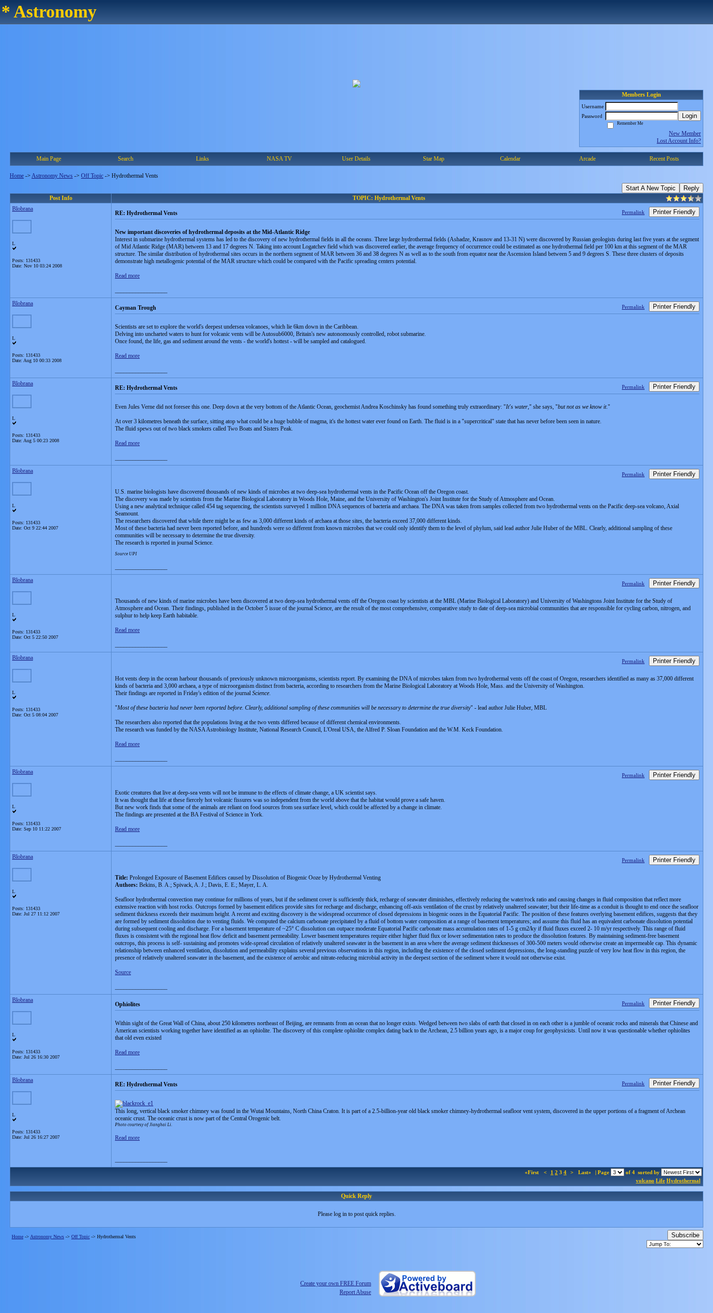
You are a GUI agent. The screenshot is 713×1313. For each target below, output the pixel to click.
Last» (585, 1172)
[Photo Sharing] (134, 1103)
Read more (127, 275)
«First (532, 1172)
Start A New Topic (651, 188)
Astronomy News (52, 175)
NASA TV (279, 158)
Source (123, 972)
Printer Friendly (674, 212)
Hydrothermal (683, 1180)
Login (689, 115)
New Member (685, 133)
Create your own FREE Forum (335, 1283)
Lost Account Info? (679, 140)
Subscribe (685, 1235)
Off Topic (92, 175)
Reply (691, 188)
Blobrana (22, 208)
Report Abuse (355, 1292)
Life (660, 1180)
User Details (356, 158)
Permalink (633, 212)
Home (17, 175)
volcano (645, 1180)
